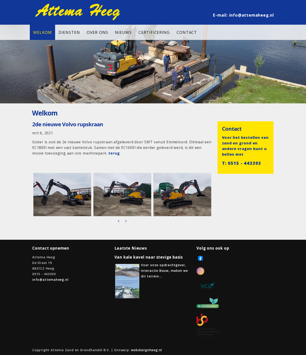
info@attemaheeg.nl (251, 15)
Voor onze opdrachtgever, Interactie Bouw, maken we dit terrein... (164, 270)
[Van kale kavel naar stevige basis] (127, 297)
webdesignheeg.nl (146, 350)
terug (114, 153)
